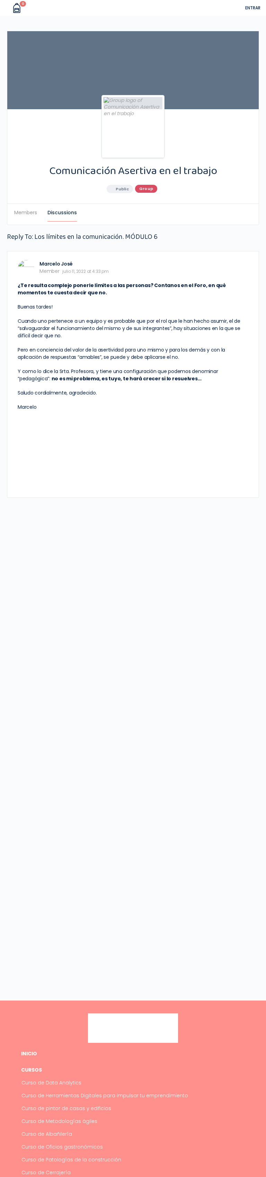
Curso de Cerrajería (46, 1172)
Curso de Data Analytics (51, 1082)
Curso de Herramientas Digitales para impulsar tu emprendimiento (104, 1095)
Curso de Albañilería (46, 1134)
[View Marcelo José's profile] (26, 268)
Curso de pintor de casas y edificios (66, 1108)
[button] (6, 8)
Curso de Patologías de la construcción (71, 1159)
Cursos (31, 1070)
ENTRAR (252, 8)
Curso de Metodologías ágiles (59, 1121)
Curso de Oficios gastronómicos (62, 1146)
